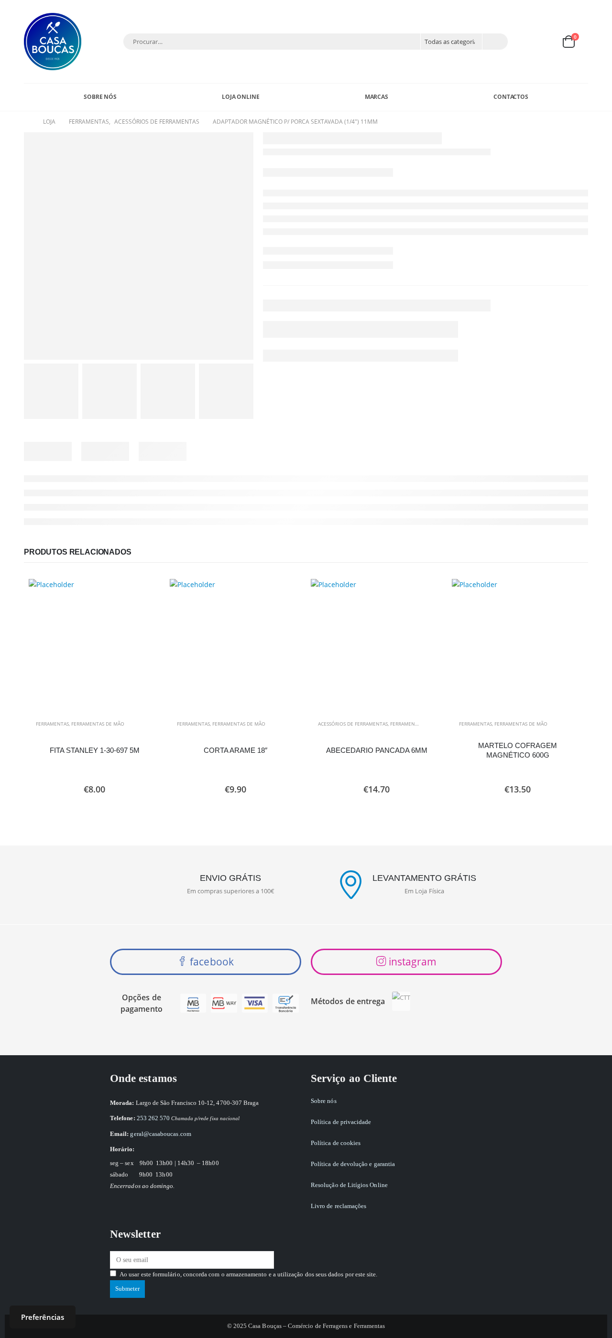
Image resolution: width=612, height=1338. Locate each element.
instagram (411, 961)
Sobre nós (324, 1100)
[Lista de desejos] (545, 41)
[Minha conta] (522, 41)
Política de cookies (336, 1142)
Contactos (510, 97)
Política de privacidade (341, 1121)
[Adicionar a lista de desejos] (148, 724)
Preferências (42, 1317)
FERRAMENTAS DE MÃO (97, 723)
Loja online (241, 97)
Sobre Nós (100, 97)
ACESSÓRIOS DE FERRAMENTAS (353, 723)
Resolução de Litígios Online (349, 1184)
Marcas (376, 97)
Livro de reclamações (338, 1206)
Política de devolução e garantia (353, 1163)
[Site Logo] (52, 41)
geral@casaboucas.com (160, 1133)
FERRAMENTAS (52, 723)
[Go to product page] (94, 644)
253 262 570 (153, 1118)
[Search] (494, 41)
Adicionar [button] (144, 594)
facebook (210, 961)
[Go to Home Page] (27, 122)
